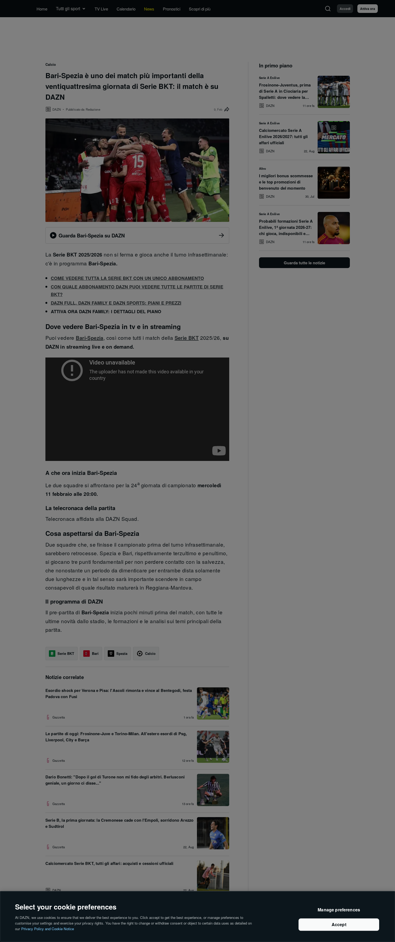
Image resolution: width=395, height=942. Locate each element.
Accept (339, 925)
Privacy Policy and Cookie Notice (47, 928)
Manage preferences (339, 910)
